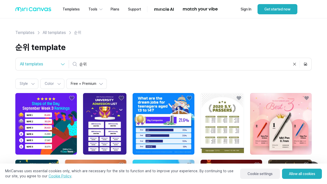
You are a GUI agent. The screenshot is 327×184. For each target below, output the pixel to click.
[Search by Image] (305, 64)
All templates (54, 32)
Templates (24, 32)
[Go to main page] (33, 10)
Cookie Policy (60, 176)
